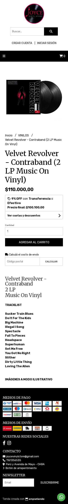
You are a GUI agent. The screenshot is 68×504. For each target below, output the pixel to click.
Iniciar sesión (46, 43)
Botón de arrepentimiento (21, 468)
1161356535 (13, 460)
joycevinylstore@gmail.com (22, 456)
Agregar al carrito (34, 242)
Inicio (9, 135)
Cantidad (9, 225)
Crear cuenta (22, 43)
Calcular (51, 261)
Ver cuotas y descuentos (23, 215)
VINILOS (24, 135)
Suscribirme (49, 482)
